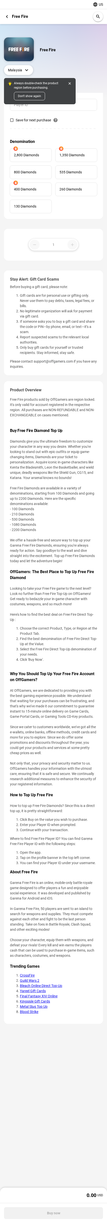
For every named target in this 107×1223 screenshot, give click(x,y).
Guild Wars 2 (29, 981)
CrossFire (27, 975)
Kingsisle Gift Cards (35, 1001)
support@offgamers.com (53, 361)
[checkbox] (30, 120)
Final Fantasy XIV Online (38, 996)
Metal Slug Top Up (34, 1007)
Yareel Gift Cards (33, 991)
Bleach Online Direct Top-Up (41, 986)
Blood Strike (29, 1012)
